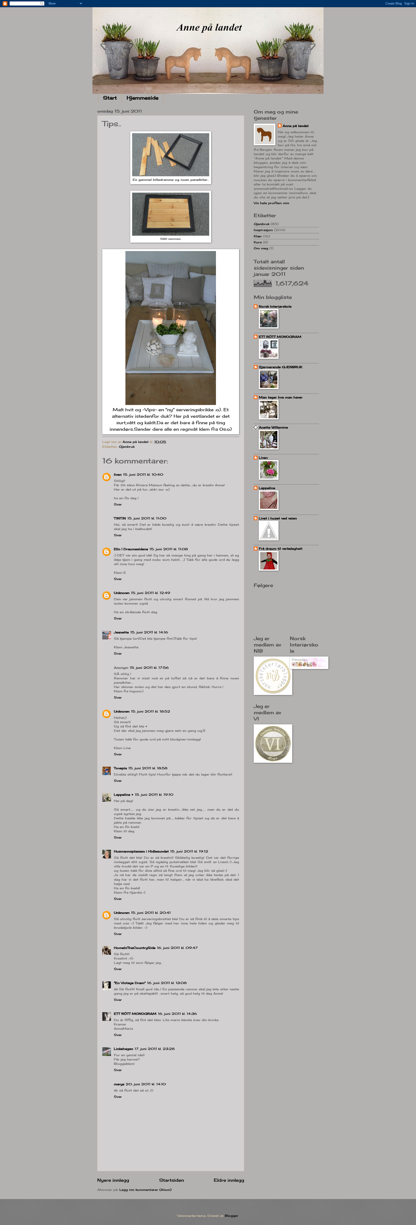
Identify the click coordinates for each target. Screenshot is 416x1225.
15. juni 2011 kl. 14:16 (149, 632)
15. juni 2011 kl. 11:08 (169, 549)
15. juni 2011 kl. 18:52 (150, 711)
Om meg (261, 248)
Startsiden (171, 1180)
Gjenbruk (127, 446)
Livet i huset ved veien (278, 518)
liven (118, 474)
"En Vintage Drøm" (130, 983)
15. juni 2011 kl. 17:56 (149, 667)
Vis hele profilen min (271, 203)
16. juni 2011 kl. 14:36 (177, 1014)
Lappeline (267, 488)
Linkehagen (123, 1049)
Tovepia (120, 768)
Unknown (122, 593)
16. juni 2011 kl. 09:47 (177, 948)
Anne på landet (296, 126)
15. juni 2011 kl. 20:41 (151, 913)
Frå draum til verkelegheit (280, 548)
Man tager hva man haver (281, 397)
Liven (263, 458)
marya (119, 1084)
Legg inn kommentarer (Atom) (145, 1190)
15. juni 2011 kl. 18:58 (147, 768)
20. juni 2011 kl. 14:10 (146, 1084)
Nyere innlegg (113, 1180)
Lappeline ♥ (123, 794)
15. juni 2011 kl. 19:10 (154, 794)
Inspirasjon (263, 230)
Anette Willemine (273, 427)
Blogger (231, 1216)
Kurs (258, 242)
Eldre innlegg (229, 1180)
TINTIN (120, 518)
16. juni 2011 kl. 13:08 (167, 983)
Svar (118, 504)
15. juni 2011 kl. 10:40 (143, 474)
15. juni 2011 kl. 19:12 (189, 851)
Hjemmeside (142, 98)
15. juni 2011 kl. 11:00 (146, 518)
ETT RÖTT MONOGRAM (135, 1014)
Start (110, 98)
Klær (258, 236)
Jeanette (121, 632)
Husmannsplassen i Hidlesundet (141, 851)
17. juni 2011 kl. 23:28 (155, 1049)
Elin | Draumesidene (131, 549)
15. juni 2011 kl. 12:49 (150, 593)
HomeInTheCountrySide (135, 948)
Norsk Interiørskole (275, 306)
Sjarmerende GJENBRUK (280, 367)
